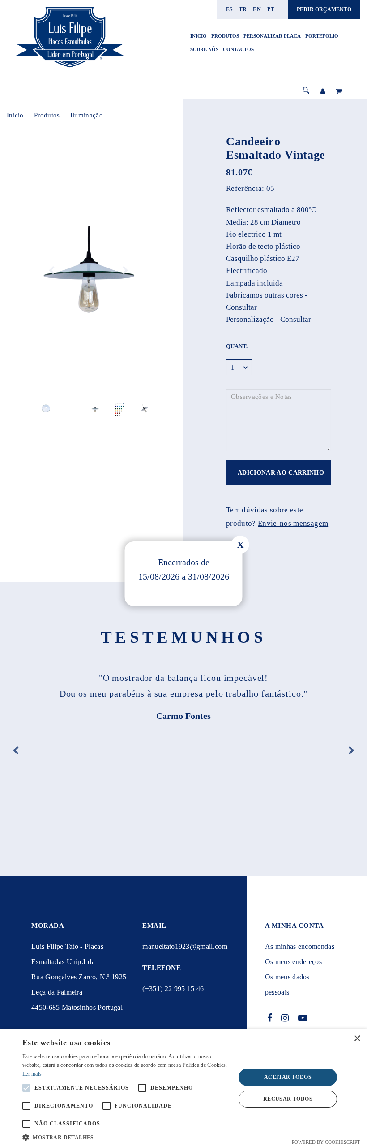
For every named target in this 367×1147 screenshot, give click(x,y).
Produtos (225, 36)
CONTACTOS (238, 49)
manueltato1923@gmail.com (184, 946)
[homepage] (69, 68)
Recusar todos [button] (287, 1099)
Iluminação (86, 115)
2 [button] (81, 417)
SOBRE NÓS (204, 49)
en (257, 9)
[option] (88, 271)
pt (270, 9)
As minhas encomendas (299, 946)
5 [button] (101, 417)
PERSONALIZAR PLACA (272, 36)
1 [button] (75, 417)
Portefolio (321, 36)
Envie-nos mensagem (293, 523)
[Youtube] (303, 1018)
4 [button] (95, 417)
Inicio (198, 36)
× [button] (357, 1038)
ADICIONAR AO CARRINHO (281, 472)
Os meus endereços (293, 961)
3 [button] (88, 417)
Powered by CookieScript (326, 1142)
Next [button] (125, 271)
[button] (125, 1136)
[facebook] (270, 1018)
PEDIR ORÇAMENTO (324, 9)
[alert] (183, 1088)
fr (243, 9)
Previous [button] (51, 271)
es (229, 9)
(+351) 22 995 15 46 (173, 988)
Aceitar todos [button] (288, 1077)
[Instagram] (285, 1018)
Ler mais (32, 1074)
